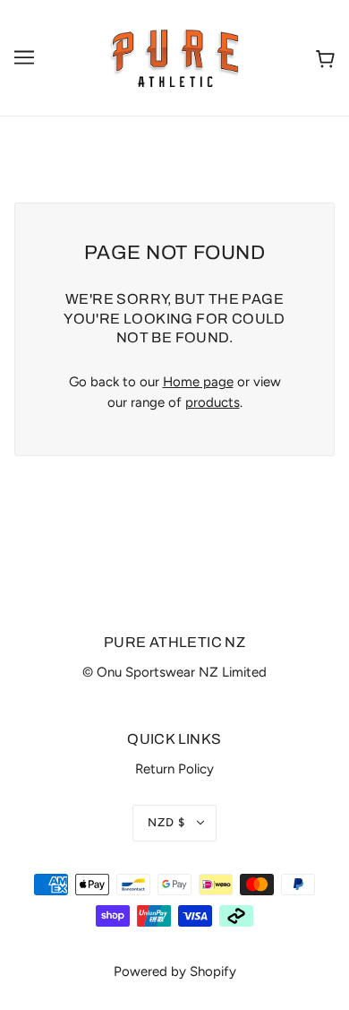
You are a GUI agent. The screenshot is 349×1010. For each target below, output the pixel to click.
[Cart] (325, 58)
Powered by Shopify (175, 971)
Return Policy (174, 769)
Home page (198, 382)
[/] (175, 56)
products (212, 402)
